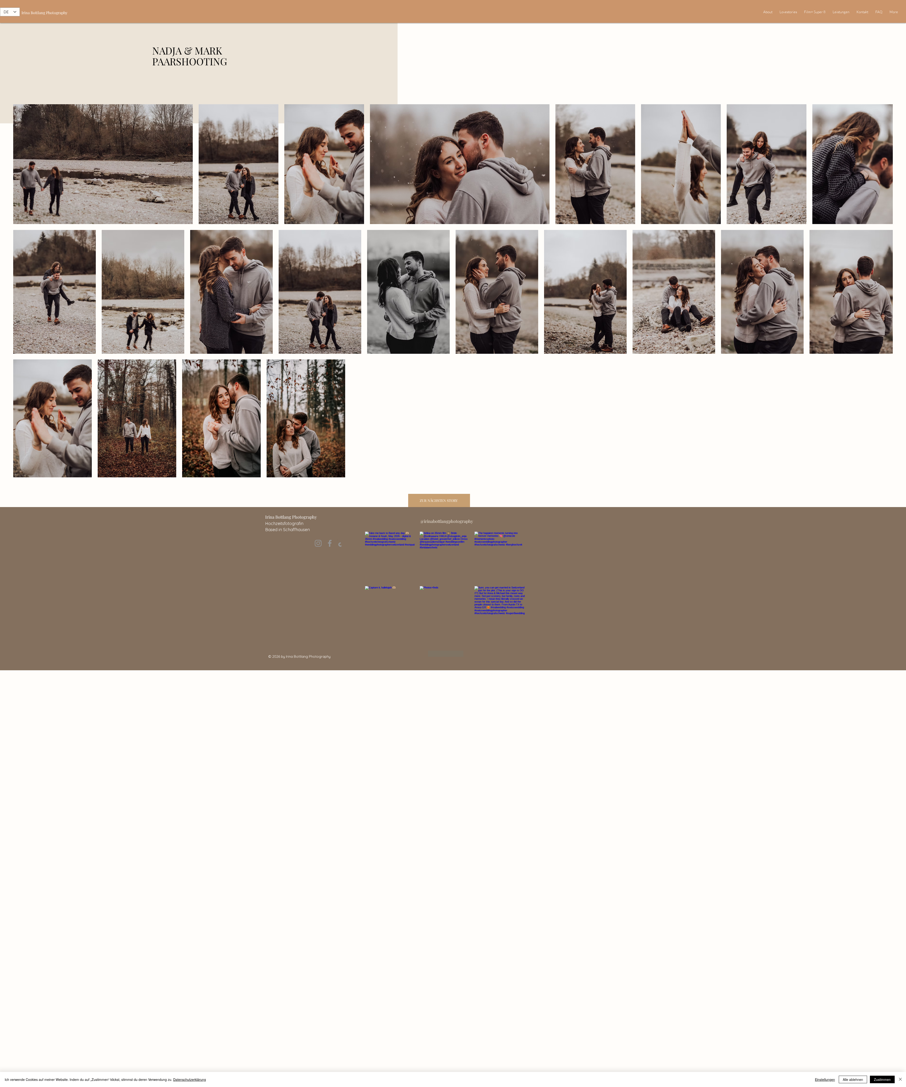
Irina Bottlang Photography (44, 12)
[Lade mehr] (445, 654)
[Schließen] (900, 1079)
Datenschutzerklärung (189, 1079)
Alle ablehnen (853, 1079)
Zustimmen (882, 1079)
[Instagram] (318, 543)
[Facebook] (329, 543)
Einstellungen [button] (825, 1079)
